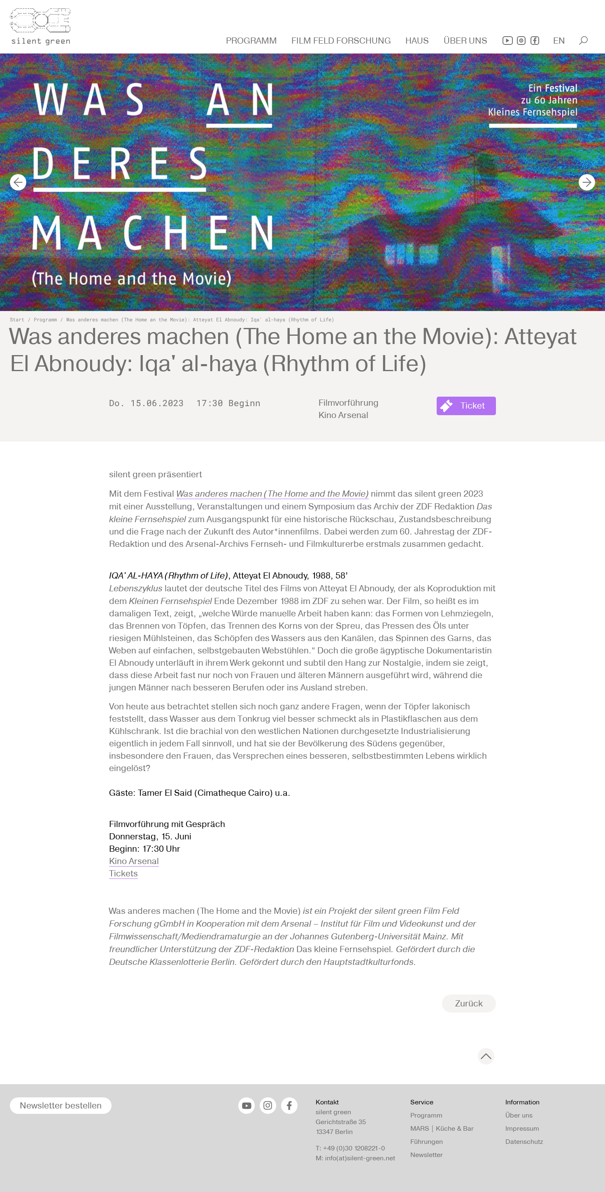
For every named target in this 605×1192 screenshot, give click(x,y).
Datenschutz (524, 1142)
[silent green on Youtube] (508, 40)
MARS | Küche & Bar (442, 1128)
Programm (45, 319)
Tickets (123, 873)
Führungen (426, 1142)
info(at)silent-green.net (360, 1158)
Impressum (522, 1128)
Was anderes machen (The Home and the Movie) (272, 493)
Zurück (469, 1003)
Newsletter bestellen (61, 1105)
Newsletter (426, 1155)
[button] (252, 40)
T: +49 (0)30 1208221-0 (350, 1148)
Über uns (519, 1115)
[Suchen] (583, 40)
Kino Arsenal (134, 861)
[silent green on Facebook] (535, 40)
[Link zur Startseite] (45, 24)
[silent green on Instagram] (521, 40)
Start (17, 319)
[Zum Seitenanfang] (486, 1056)
